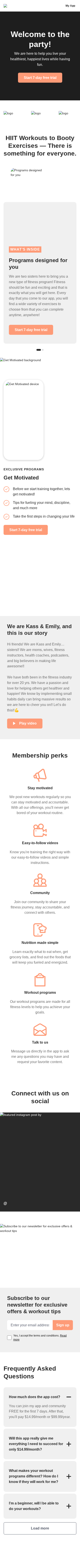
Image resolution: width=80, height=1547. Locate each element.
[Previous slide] (54, 404)
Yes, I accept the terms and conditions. (40, 1337)
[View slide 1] (38, 350)
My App (70, 5)
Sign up (62, 1325)
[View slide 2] (43, 350)
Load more (40, 1528)
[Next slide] (69, 404)
